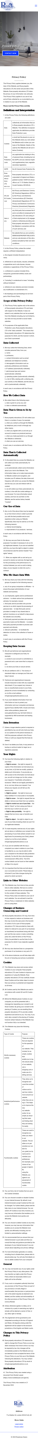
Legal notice (19, 1424)
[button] (36, 6)
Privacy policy (19, 1427)
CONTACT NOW (10, 53)
